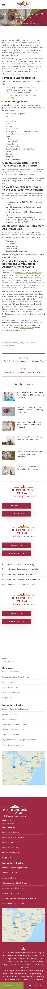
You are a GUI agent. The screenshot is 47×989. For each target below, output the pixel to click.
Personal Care (7, 682)
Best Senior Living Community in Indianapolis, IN (21, 579)
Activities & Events (14, 724)
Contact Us (6, 658)
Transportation (13, 745)
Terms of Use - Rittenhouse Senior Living (27, 964)
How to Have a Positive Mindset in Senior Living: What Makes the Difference (30, 454)
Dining (9, 719)
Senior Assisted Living (10, 687)
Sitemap (24, 967)
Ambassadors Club (9, 714)
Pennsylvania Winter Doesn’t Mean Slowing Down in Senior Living (30, 438)
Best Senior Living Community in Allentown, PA (20, 569)
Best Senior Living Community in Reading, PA (19, 574)
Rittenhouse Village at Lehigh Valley (28, 273)
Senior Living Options (10, 672)
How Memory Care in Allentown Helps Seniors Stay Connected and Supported (29, 424)
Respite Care (7, 697)
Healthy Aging (18, 342)
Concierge (11, 734)
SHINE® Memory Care (11, 692)
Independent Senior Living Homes (15, 677)
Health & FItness (13, 729)
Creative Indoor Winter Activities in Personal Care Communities (29, 467)
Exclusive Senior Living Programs (15, 709)
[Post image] (9, 397)
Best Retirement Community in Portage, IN (19, 584)
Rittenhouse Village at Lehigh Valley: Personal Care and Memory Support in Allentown (30, 394)
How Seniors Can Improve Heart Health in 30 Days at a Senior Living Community (30, 409)
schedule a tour (27, 328)
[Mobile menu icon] (3, 4)
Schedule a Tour (8, 661)
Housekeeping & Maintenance (19, 740)
